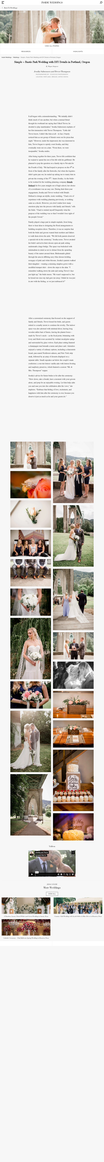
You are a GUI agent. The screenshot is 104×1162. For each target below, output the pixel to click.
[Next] (99, 28)
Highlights (78, 51)
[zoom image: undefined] (30, 455)
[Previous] (5, 28)
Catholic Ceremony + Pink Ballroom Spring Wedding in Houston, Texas (26, 938)
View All (52, 894)
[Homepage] (52, 2)
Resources (25, 51)
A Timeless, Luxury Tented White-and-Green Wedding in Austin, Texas (26, 916)
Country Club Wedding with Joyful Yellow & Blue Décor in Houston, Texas (78, 916)
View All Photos (52, 46)
